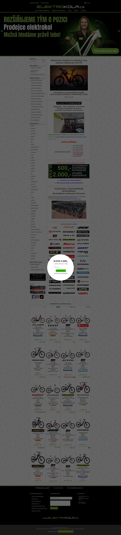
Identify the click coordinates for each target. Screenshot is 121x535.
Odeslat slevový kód (61, 270)
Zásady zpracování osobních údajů (61, 273)
